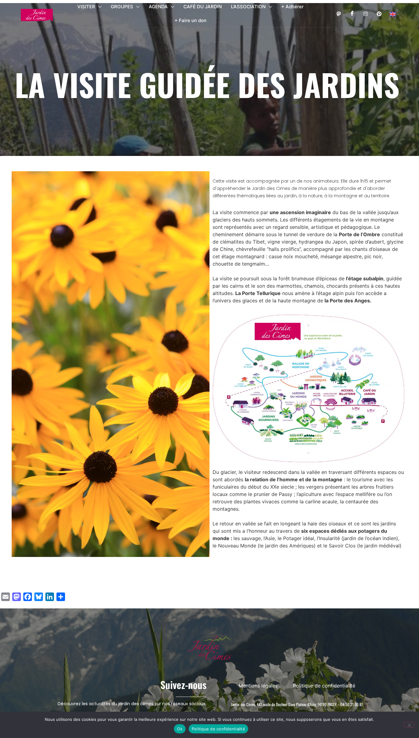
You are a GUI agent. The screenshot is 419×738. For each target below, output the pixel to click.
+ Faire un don (190, 20)
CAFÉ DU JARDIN (202, 6)
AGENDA (158, 6)
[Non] (409, 724)
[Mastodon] (338, 13)
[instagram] (365, 13)
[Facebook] (352, 13)
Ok (180, 728)
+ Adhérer (292, 6)
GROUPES (122, 6)
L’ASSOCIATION (248, 6)
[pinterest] (379, 13)
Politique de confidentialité (218, 728)
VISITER (86, 6)
